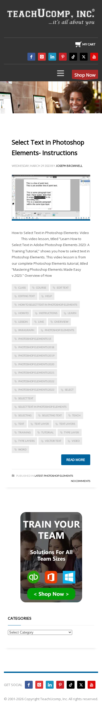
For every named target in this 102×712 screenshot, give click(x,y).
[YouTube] (94, 57)
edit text (63, 287)
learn (72, 313)
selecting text (52, 415)
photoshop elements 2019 (36, 355)
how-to (23, 313)
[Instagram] (42, 57)
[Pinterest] (63, 57)
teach (76, 415)
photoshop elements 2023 (36, 389)
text (21, 423)
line (41, 321)
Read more (75, 459)
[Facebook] (31, 57)
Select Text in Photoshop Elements (42, 406)
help (48, 295)
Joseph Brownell (69, 165)
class (22, 287)
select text (25, 398)
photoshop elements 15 (34, 338)
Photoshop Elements (58, 475)
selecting (25, 415)
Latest (39, 475)
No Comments (80, 480)
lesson (23, 321)
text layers (67, 423)
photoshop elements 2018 (36, 347)
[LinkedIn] (52, 57)
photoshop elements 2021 (36, 372)
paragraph (26, 330)
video (76, 440)
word (22, 449)
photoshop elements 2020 (36, 364)
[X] (84, 57)
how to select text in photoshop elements (47, 304)
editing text (26, 295)
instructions (48, 313)
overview (61, 321)
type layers (26, 440)
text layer (42, 423)
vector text (53, 440)
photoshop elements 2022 (36, 381)
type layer (71, 432)
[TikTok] (73, 57)
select (69, 389)
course (41, 287)
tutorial (47, 432)
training (24, 432)
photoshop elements (59, 330)
